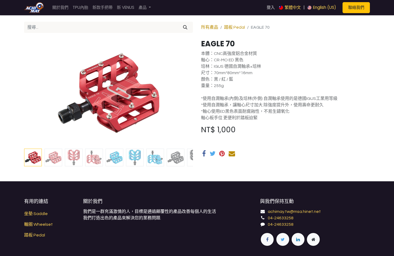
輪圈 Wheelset (38, 224)
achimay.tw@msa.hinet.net (294, 211)
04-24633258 (280, 218)
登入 (271, 7)
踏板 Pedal (234, 27)
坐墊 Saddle (36, 214)
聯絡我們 (356, 7)
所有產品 (209, 27)
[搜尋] (185, 27)
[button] (37, 92)
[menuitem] (60, 7)
